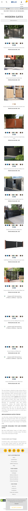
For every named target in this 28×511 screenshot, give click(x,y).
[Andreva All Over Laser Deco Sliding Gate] (14, 275)
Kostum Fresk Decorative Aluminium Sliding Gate (14, 168)
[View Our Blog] (22, 450)
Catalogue (14, 472)
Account (21, 4)
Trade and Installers (14, 492)
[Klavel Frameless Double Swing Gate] (14, 184)
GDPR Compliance (14, 463)
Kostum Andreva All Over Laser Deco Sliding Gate (14, 290)
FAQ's (14, 457)
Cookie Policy (14, 459)
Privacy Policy (14, 461)
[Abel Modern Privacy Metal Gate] (14, 366)
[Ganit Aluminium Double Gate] (14, 62)
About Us (14, 486)
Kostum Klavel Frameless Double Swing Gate (14, 199)
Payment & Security (14, 477)
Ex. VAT (21, 8)
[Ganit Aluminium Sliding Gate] (14, 214)
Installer (21, 6)
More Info (16, 503)
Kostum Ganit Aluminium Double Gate (14, 78)
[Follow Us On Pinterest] (18, 450)
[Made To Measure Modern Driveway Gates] (14, 244)
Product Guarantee (14, 481)
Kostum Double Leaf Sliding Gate (14, 351)
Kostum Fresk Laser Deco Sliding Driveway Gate (14, 320)
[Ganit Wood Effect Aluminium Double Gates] (14, 93)
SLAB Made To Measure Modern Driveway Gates (14, 260)
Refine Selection (13, 20)
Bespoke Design (14, 470)
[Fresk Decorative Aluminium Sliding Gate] (14, 153)
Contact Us (14, 488)
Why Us (14, 494)
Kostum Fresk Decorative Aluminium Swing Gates (14, 47)
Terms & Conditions (14, 479)
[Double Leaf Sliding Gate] (14, 336)
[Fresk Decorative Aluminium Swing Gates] (14, 32)
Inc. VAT (8, 8)
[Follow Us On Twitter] (9, 450)
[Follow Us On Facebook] (5, 450)
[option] (14, 11)
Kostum (16, 396)
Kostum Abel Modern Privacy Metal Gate (14, 381)
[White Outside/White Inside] (5, 43)
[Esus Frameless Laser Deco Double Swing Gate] (14, 121)
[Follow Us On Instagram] (14, 450)
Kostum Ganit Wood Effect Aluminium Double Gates (14, 106)
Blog (14, 465)
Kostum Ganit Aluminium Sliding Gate (14, 229)
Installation (14, 490)
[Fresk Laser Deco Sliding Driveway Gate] (14, 305)
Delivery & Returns (14, 474)
